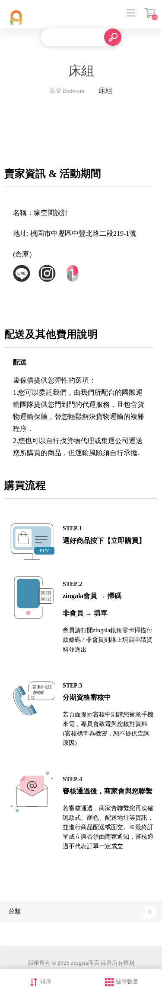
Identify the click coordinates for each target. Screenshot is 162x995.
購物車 (150, 12)
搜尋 (112, 37)
